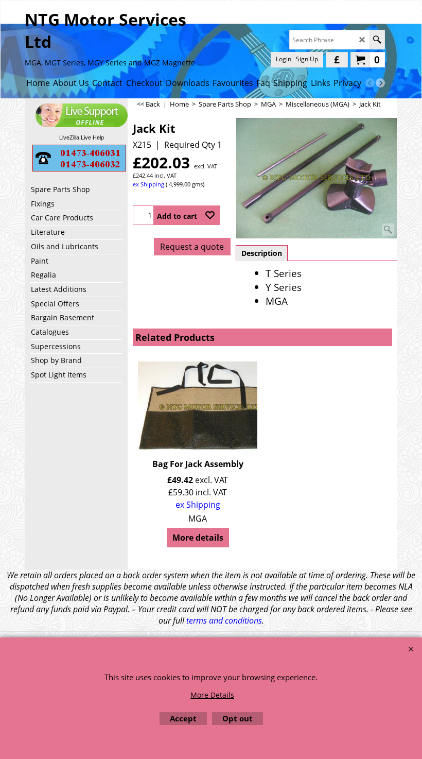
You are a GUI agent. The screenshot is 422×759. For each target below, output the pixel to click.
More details (197, 537)
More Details (212, 695)
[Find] (377, 39)
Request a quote (192, 246)
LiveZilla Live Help (81, 137)
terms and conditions (224, 620)
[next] (380, 83)
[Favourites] (210, 215)
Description (261, 253)
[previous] (370, 83)
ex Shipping (148, 184)
